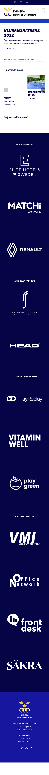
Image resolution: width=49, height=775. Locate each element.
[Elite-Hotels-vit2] (24, 146)
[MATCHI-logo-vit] (24, 188)
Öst (33, 59)
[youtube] (26, 748)
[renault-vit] (24, 231)
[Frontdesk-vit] (24, 604)
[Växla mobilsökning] (43, 12)
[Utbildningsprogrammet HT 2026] (36, 76)
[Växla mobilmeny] (43, 9)
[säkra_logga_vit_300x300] (24, 646)
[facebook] (31, 748)
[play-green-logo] (24, 464)
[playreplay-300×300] (24, 380)
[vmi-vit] (24, 519)
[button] (6, 90)
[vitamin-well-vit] (24, 422)
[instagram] (22, 748)
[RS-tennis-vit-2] (24, 284)
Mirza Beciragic (11, 59)
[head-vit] (24, 326)
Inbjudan (13, 48)
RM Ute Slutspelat (9, 100)
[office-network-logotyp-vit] (24, 561)
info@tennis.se (24, 742)
